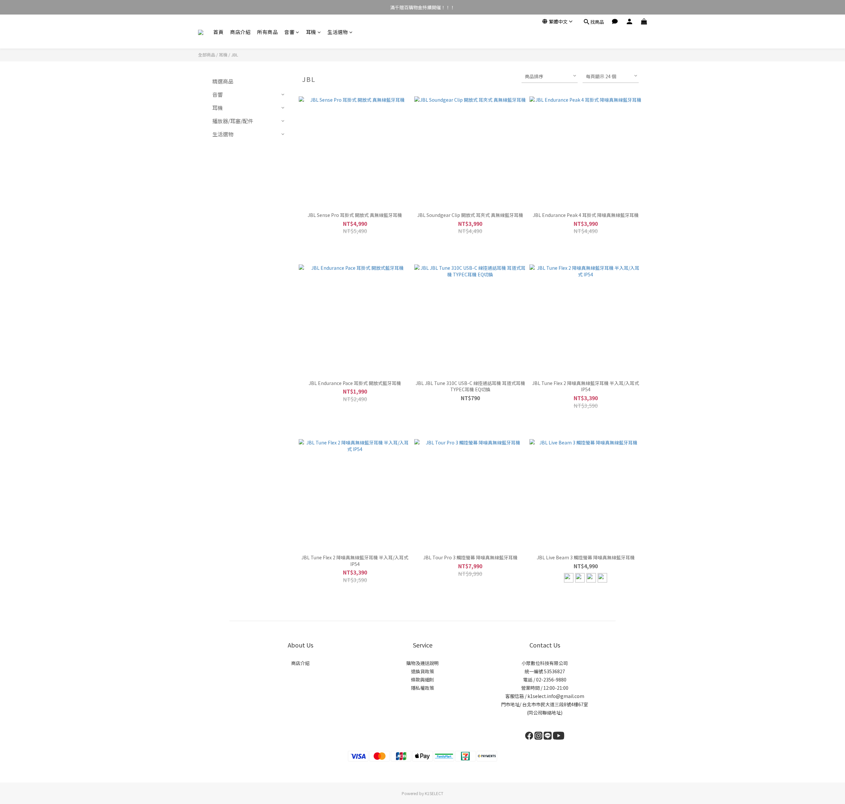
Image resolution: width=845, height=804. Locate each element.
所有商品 (267, 31)
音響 (289, 31)
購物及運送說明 (422, 663)
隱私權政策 (422, 687)
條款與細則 (422, 679)
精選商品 (222, 81)
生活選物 (337, 31)
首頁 (218, 31)
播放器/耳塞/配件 (232, 121)
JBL (234, 55)
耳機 (311, 31)
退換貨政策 (422, 671)
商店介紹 (240, 31)
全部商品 (206, 55)
